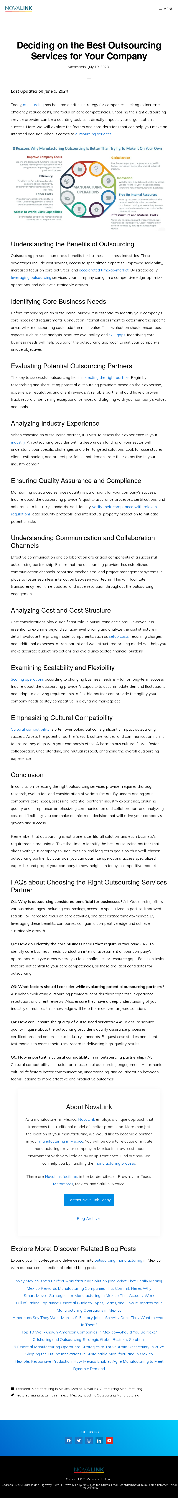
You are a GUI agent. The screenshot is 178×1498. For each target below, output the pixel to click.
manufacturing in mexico (50, 1395)
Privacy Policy (89, 1487)
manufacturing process (114, 1163)
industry (18, 442)
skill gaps (117, 334)
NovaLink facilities (61, 1176)
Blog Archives (89, 1218)
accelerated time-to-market (104, 270)
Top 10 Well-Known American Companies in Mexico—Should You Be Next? (89, 1332)
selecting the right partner (106, 377)
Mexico (76, 1389)
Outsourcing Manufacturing (121, 1389)
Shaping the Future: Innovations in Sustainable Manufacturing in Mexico (89, 1353)
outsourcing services (93, 133)
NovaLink (86, 1119)
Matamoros (63, 1183)
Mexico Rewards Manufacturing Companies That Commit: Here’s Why (89, 1288)
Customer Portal (166, 1485)
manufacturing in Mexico (61, 1141)
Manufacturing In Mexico (50, 1389)
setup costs (119, 636)
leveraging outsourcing (31, 277)
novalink (89, 1395)
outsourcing (33, 104)
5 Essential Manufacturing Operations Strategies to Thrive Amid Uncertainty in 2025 (89, 1346)
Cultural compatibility (30, 729)
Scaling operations (27, 679)
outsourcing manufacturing (118, 1260)
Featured (23, 1389)
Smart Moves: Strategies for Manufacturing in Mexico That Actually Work (89, 1295)
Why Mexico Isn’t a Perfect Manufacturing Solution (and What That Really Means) (89, 1280)
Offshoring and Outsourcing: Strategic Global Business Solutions (89, 1339)
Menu (168, 9)
